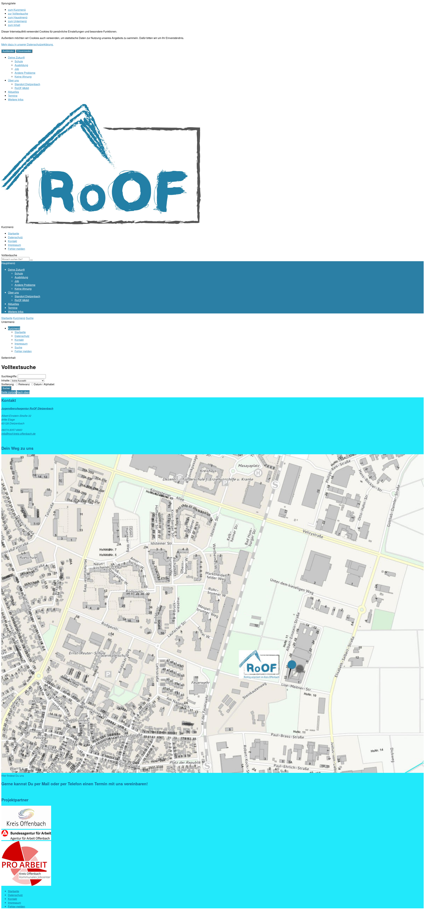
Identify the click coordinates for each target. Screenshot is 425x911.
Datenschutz (15, 237)
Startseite (13, 233)
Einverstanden (24, 51)
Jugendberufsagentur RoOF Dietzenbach (27, 408)
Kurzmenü (19, 318)
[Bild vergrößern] (212, 772)
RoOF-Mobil (22, 88)
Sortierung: (7, 384)
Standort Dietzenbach (27, 84)
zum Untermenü (17, 21)
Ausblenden (8, 51)
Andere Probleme (25, 73)
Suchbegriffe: (9, 376)
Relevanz (24, 384)
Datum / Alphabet (44, 384)
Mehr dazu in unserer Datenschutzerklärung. (27, 44)
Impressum (14, 245)
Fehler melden (16, 249)
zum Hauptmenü (17, 17)
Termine (12, 96)
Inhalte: (5, 380)
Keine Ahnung (23, 76)
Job (17, 69)
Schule (19, 61)
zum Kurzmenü (17, 10)
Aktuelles (13, 92)
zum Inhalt (14, 25)
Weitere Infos (15, 99)
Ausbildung (21, 65)
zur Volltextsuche (18, 13)
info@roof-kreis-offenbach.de (18, 434)
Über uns (13, 80)
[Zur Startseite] (101, 223)
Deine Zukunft (16, 57)
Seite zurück (8, 392)
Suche (30, 318)
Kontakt (12, 241)
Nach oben (23, 392)
